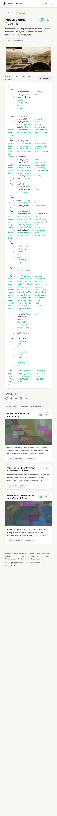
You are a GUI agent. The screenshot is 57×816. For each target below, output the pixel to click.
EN (46, 4)
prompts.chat (16, 563)
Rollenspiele (18, 40)
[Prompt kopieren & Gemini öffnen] (16, 398)
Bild (7, 40)
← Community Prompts (15, 13)
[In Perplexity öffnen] (21, 398)
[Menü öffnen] (52, 3)
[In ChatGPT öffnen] (6, 398)
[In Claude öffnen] (11, 398)
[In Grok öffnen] (25, 398)
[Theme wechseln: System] (40, 3)
